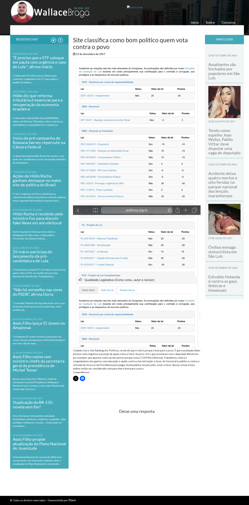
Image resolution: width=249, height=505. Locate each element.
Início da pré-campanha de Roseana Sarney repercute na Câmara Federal (39, 142)
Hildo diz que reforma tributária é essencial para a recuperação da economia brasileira (38, 102)
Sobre (210, 22)
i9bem (72, 500)
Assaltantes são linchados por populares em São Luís (224, 71)
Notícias (125, 53)
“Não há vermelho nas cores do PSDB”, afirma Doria (37, 291)
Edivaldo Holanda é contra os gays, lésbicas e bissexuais (224, 283)
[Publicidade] (183, 7)
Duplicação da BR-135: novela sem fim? (33, 404)
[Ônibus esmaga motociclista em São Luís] (224, 219)
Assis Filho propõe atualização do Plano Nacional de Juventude (39, 444)
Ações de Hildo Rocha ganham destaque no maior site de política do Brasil (37, 180)
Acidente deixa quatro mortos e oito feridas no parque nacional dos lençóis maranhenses (222, 184)
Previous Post (84, 398)
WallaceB (113, 53)
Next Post (192, 398)
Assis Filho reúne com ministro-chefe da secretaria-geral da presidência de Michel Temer (39, 363)
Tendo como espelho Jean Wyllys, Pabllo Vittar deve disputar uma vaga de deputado (224, 141)
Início (195, 22)
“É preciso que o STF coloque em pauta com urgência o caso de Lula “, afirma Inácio (39, 62)
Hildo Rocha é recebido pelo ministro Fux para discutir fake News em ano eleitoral (38, 218)
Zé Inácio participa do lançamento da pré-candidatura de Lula (32, 256)
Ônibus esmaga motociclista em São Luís (222, 252)
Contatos (228, 22)
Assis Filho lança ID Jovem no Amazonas (39, 325)
